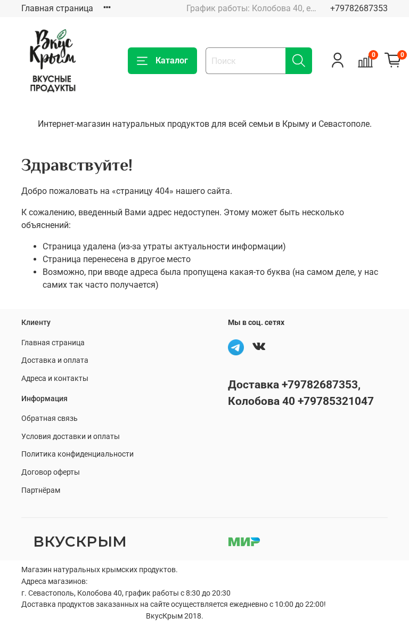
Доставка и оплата (54, 360)
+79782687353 (359, 8)
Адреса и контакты (54, 378)
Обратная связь (49, 418)
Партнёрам (40, 490)
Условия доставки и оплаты (70, 436)
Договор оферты (50, 472)
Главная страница (57, 8)
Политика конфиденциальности (77, 454)
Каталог (172, 60)
